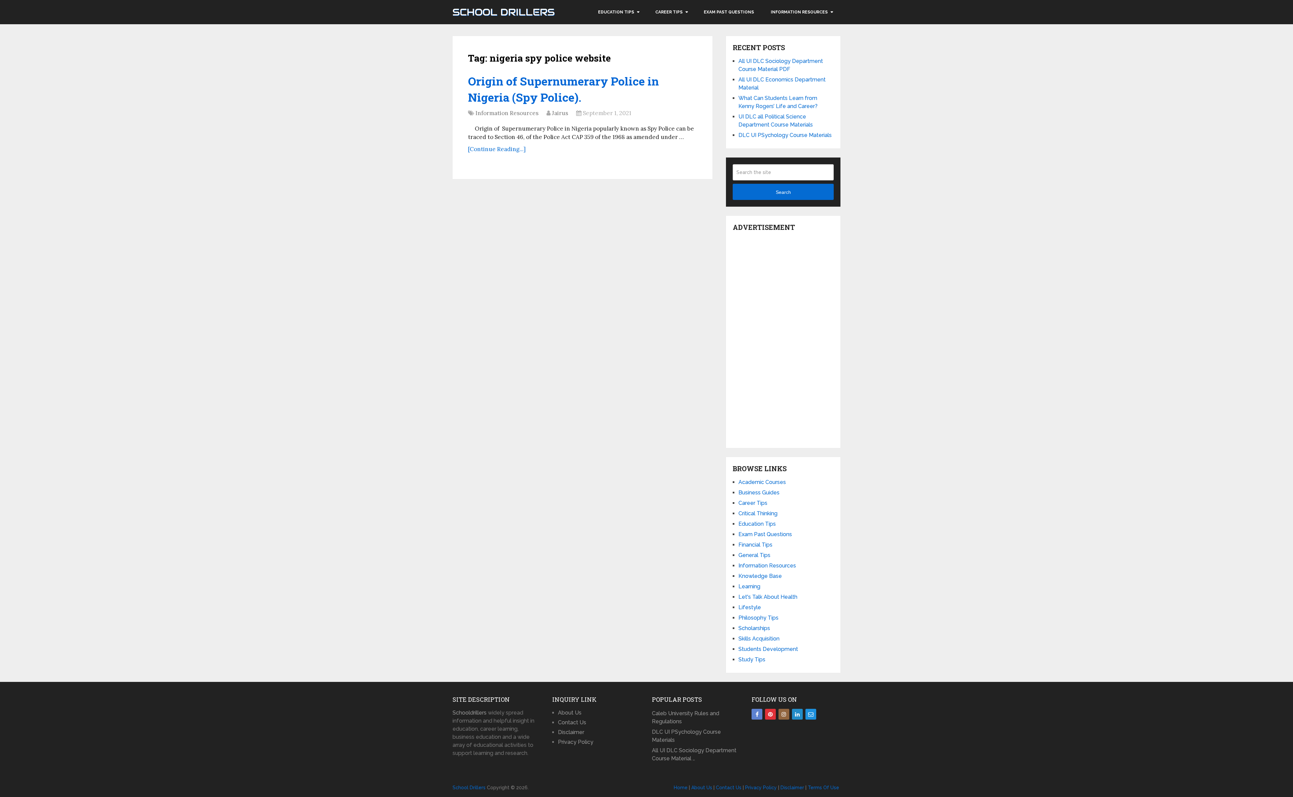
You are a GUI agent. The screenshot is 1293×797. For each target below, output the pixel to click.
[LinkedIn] (797, 714)
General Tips (754, 555)
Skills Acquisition (759, 638)
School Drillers (504, 12)
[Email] (810, 714)
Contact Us (572, 722)
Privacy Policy (575, 742)
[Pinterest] (770, 714)
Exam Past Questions (729, 12)
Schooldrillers (470, 712)
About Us (570, 712)
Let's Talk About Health (767, 597)
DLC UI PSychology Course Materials (785, 135)
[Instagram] (783, 714)
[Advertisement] (783, 338)
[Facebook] (757, 714)
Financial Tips (755, 545)
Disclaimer (571, 732)
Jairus (560, 113)
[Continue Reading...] (497, 149)
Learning (749, 586)
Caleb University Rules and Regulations (685, 717)
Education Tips (616, 12)
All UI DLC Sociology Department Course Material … (694, 754)
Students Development (768, 649)
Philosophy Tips (758, 618)
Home (681, 787)
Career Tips (669, 12)
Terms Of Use (823, 787)
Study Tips (751, 659)
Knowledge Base (760, 576)
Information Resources (799, 12)
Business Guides (759, 492)
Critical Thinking (757, 513)
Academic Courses (762, 482)
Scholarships (754, 628)
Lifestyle (749, 607)
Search (783, 192)
